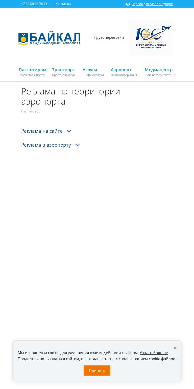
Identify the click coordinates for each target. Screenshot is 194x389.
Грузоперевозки (109, 37)
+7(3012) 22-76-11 (34, 3)
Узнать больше (154, 352)
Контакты (63, 3)
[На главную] (49, 44)
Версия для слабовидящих (152, 4)
